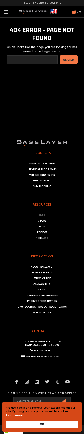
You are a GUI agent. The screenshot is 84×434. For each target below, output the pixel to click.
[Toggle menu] (11, 11)
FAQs (42, 226)
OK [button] (42, 424)
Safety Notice (42, 312)
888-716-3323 (42, 350)
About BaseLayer (42, 267)
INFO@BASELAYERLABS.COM (42, 356)
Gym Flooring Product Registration (42, 307)
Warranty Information (42, 295)
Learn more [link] (14, 415)
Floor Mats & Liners (42, 163)
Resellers (42, 238)
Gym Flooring (42, 186)
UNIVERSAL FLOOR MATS (42, 169)
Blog (42, 215)
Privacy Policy (42, 272)
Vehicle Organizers (42, 175)
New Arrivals (42, 180)
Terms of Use (42, 278)
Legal (42, 289)
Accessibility (42, 284)
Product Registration (42, 301)
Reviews (42, 232)
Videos (42, 221)
